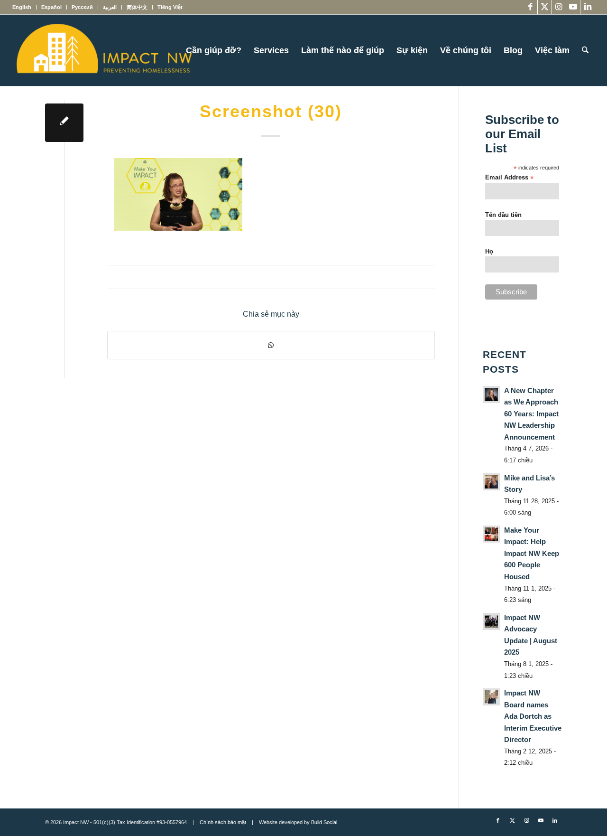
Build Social (324, 822)
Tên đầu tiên (503, 214)
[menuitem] (24, 7)
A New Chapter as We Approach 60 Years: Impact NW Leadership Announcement (531, 413)
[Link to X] (545, 7)
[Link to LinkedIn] (587, 7)
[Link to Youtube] (573, 7)
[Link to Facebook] (530, 7)
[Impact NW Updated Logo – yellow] (103, 50)
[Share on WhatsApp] (271, 345)
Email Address (509, 178)
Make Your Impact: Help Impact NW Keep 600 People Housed (531, 553)
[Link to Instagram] (559, 7)
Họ (489, 251)
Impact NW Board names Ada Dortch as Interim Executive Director (532, 716)
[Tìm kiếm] (585, 50)
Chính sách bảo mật (223, 822)
